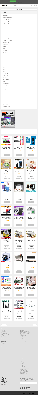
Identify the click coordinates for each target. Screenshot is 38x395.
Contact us (15, 2)
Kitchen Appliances (23, 369)
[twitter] (22, 388)
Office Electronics (5, 52)
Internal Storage (5, 75)
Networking (4, 77)
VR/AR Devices (5, 46)
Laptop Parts (5, 71)
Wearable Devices (5, 44)
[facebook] (20, 388)
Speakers (21, 336)
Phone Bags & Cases (23, 367)
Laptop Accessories (6, 69)
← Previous (4, 325)
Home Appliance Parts (6, 106)
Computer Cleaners (6, 58)
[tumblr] (24, 388)
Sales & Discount (3, 349)
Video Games (5, 36)
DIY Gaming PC (5, 85)
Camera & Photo (5, 15)
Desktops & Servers (6, 83)
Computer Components (6, 54)
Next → (34, 325)
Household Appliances (6, 100)
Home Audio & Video (6, 25)
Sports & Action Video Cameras (8, 19)
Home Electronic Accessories (7, 40)
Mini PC (4, 81)
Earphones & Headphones (7, 38)
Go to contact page (4, 384)
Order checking (20, 2)
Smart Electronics (22, 339)
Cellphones (4, 87)
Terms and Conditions (4, 331)
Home (17, 9)
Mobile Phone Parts (6, 91)
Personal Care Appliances (7, 102)
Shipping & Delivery (4, 336)
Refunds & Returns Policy (5, 334)
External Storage (5, 73)
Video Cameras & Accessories (7, 21)
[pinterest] (27, 388)
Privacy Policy (3, 330)
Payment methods (4, 333)
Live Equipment (22, 338)
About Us (2, 335)
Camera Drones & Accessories (7, 17)
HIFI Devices (21, 337)
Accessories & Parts (6, 42)
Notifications (3, 348)
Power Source (5, 50)
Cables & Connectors (6, 79)
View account (24, 2)
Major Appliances (5, 104)
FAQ (1, 332)
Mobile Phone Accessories (7, 89)
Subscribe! (34, 382)
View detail (6, 176)
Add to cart (7, 178)
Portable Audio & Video (6, 23)
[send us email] (29, 388)
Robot (4, 48)
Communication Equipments (24, 368)
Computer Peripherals (6, 56)
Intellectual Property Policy (5, 337)
